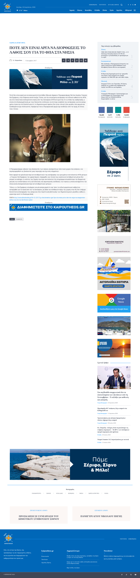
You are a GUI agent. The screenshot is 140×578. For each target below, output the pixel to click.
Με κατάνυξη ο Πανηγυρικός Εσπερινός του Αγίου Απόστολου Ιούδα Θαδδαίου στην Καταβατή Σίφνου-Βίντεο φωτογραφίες (114, 65)
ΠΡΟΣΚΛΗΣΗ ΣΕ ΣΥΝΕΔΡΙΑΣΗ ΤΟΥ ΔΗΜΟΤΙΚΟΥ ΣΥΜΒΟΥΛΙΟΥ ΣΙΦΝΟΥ (38, 517)
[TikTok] (130, 5)
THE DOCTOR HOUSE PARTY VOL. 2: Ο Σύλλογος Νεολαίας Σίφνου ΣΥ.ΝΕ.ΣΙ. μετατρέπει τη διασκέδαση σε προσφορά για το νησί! (115, 54)
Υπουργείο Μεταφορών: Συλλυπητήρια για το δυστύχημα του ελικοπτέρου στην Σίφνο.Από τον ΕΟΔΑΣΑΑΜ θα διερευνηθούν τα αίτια (114, 96)
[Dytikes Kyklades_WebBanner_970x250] (48, 79)
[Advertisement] (70, 27)
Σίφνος (103, 49)
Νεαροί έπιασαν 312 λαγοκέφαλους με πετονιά (113, 439)
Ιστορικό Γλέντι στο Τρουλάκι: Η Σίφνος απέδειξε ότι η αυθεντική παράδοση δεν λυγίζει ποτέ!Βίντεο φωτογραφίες (114, 85)
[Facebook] (128, 5)
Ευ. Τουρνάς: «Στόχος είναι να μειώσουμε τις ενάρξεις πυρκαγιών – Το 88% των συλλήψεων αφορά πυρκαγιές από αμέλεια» (113, 430)
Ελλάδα (103, 71)
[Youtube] (135, 5)
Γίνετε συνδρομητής (126, 108)
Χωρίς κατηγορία (17, 43)
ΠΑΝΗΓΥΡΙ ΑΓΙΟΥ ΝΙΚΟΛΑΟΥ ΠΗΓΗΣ (101, 516)
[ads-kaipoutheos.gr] (48, 207)
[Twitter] (133, 5)
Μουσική (104, 81)
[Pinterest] (72, 60)
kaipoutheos (18, 60)
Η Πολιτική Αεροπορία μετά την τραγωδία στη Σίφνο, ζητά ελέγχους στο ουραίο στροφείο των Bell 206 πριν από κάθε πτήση (114, 75)
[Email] (81, 60)
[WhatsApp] (77, 60)
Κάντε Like (102, 107)
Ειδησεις (19, 219)
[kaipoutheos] (11, 60)
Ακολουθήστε (110, 107)
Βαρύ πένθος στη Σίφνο (73, 567)
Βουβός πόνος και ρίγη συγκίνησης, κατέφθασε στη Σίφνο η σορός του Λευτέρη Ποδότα (82, 556)
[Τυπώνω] (86, 60)
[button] (121, 4)
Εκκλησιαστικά (106, 61)
